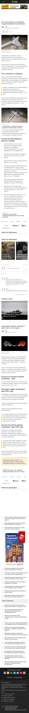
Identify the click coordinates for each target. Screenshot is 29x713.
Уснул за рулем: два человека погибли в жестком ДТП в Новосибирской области (15, 643)
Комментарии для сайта (21, 294)
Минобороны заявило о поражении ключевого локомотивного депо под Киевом (16, 634)
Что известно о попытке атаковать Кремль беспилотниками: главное (12, 126)
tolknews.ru (7, 682)
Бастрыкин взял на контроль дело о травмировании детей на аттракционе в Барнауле (15, 657)
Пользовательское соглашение (11, 707)
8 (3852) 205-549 (6, 699)
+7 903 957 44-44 (6, 693)
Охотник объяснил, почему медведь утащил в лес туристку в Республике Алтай (16, 573)
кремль (18, 221)
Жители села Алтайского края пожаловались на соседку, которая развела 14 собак (16, 617)
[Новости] (15, 225)
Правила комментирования (10, 708)
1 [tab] (9, 322)
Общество (7, 332)
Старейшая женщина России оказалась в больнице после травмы (15, 582)
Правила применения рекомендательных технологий (15, 709)
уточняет (21, 103)
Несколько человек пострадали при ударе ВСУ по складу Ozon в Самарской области (15, 647)
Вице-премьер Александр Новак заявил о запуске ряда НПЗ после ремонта (15, 523)
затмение (12, 476)
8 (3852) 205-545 (6, 697)
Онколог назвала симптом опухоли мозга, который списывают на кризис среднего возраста (15, 518)
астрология (4, 476)
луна (25, 476)
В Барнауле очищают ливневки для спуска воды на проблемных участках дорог (16, 578)
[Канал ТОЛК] (24, 225)
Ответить (8, 285)
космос (19, 476)
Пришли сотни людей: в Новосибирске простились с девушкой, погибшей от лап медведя (15, 629)
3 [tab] (13, 322)
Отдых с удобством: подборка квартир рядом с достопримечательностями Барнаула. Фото (16, 623)
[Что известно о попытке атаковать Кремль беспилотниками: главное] (14, 115)
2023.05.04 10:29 (13, 289)
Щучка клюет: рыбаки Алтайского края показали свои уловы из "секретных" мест (15, 605)
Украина (26, 221)
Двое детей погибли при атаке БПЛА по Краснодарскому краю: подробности (15, 596)
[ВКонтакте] (7, 31)
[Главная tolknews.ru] (14, 2)
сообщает (21, 149)
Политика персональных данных (11, 706)
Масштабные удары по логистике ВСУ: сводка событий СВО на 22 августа (14, 314)
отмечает (10, 176)
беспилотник (4, 221)
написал (12, 162)
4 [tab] (15, 322)
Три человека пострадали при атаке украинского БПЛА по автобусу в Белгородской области (14, 611)
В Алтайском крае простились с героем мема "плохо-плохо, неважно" (15, 528)
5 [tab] (17, 322)
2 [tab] (11, 322)
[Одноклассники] (10, 31)
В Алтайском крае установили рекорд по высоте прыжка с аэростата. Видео (15, 587)
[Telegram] (3, 31)
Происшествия (8, 28)
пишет (26, 92)
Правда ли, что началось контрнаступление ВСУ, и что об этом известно (13, 215)
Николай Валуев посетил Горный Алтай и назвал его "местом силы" (15, 638)
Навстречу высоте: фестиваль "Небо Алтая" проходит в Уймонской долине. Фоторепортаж (15, 663)
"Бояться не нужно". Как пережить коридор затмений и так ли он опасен (13, 470)
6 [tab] (19, 322)
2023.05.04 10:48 (12, 278)
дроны (12, 221)
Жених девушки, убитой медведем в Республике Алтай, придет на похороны (15, 652)
